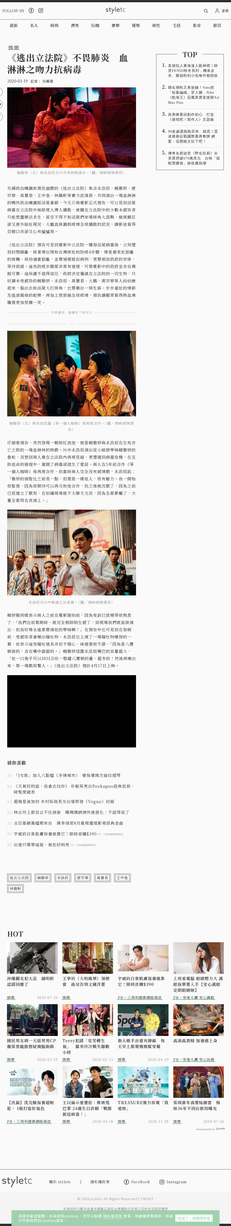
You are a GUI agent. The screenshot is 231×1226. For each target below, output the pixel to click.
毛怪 (177, 25)
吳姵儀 (47, 81)
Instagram (176, 1182)
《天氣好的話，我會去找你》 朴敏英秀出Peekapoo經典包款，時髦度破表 (74, 789)
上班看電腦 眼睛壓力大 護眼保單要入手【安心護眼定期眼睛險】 (198, 984)
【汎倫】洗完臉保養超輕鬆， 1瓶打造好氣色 (30, 1105)
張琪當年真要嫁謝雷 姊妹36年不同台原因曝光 (196, 1105)
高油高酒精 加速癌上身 (195, 1040)
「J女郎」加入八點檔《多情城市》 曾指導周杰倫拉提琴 (67, 775)
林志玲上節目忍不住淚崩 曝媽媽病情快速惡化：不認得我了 (71, 812)
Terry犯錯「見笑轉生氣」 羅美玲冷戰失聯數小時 (86, 1046)
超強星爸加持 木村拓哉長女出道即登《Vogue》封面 (64, 801)
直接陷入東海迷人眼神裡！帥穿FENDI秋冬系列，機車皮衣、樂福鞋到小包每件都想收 (193, 70)
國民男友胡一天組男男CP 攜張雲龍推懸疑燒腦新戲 (32, 1043)
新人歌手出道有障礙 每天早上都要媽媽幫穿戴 (141, 1043)
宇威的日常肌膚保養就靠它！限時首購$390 (141, 981)
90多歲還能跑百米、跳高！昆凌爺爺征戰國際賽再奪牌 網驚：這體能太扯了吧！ (193, 136)
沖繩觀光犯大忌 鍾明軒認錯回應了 (30, 981)
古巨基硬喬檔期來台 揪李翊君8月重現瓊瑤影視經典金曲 (68, 823)
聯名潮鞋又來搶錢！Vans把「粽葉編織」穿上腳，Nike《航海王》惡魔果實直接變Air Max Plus (193, 95)
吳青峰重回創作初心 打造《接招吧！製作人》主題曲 (191, 117)
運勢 (136, 25)
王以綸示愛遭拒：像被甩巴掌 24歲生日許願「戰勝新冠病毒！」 (87, 1108)
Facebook (140, 1181)
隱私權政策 (113, 1216)
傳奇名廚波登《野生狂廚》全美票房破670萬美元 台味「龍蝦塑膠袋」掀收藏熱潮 (194, 158)
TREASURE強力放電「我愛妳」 (143, 1105)
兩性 (156, 25)
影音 (197, 25)
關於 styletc (60, 1181)
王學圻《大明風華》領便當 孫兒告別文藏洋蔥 (86, 981)
